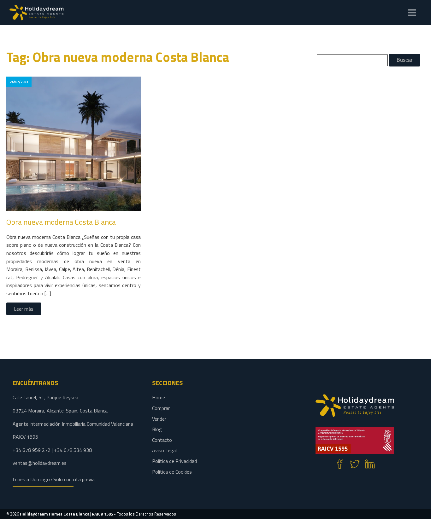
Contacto (162, 440)
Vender (159, 419)
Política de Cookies (172, 472)
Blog (157, 429)
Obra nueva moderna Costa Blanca (61, 222)
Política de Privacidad (174, 461)
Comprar (161, 408)
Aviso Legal (164, 450)
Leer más (23, 309)
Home (158, 397)
